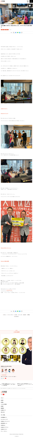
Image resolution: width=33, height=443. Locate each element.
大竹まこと (4, 314)
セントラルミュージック (4, 419)
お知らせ (7, 29)
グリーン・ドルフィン (4, 431)
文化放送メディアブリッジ (4, 427)
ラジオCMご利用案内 (4, 404)
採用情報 (2, 402)
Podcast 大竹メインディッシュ (6, 247)
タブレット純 (20, 314)
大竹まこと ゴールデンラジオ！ (6, 366)
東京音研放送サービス (4, 423)
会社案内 (2, 400)
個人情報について (3, 410)
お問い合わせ (3, 412)
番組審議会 (2, 408)
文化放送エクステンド (4, 429)
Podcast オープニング (4, 113)
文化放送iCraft (3, 425)
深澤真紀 (28, 314)
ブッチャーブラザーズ (10, 314)
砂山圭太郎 (24, 314)
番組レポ (3, 29)
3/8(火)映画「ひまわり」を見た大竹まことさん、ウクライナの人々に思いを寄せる (16, 388)
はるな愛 (16, 314)
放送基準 (2, 406)
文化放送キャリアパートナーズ (5, 421)
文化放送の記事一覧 (4, 388)
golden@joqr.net (9, 290)
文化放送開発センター (4, 417)
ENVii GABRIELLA (16, 316)
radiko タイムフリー (4, 108)
